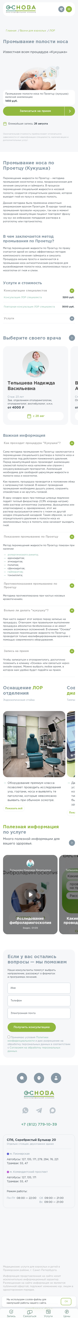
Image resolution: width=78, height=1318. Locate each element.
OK (66, 1301)
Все (72, 338)
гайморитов (15, 572)
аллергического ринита (23, 555)
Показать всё (14, 808)
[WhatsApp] (25, 1111)
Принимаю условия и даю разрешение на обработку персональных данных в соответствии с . (39, 1044)
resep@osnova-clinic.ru (39, 1309)
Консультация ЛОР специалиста (23, 297)
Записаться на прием (35, 111)
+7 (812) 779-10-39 (39, 1124)
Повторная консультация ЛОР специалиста (29, 307)
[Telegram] (39, 1111)
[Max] (53, 1111)
